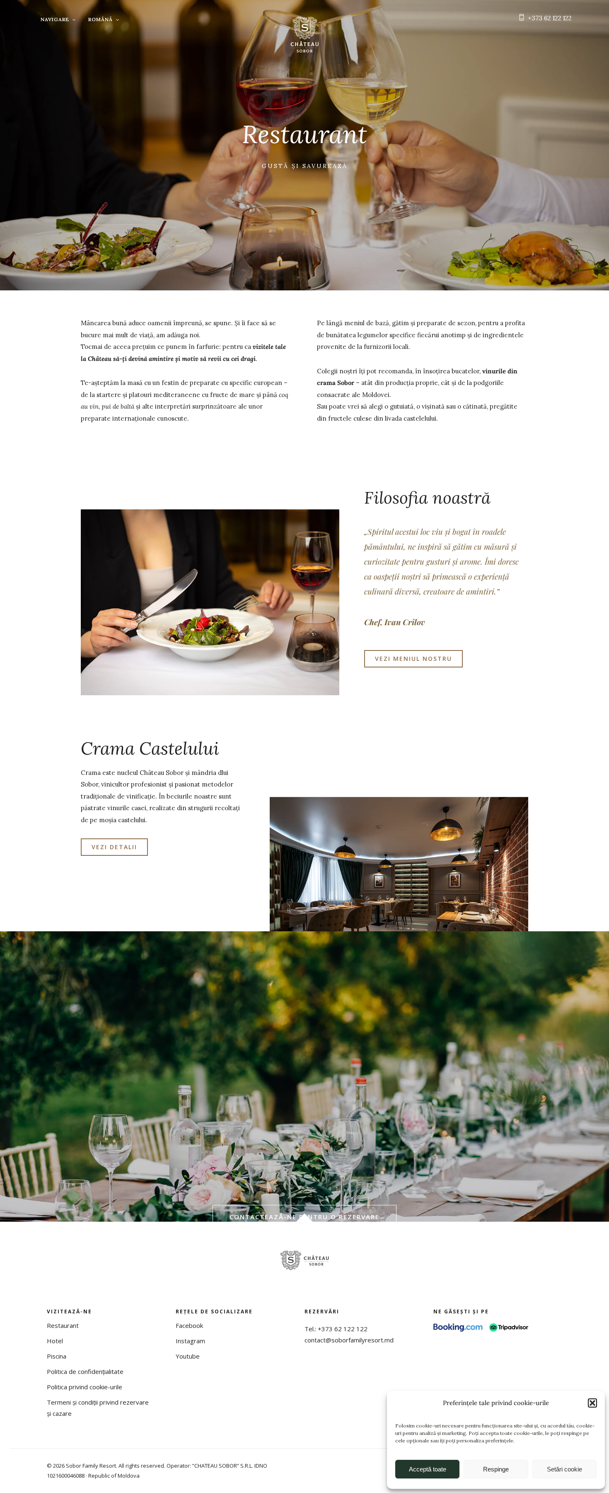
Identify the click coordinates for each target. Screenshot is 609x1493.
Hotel (55, 1341)
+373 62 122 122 (550, 18)
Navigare (55, 19)
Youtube (188, 1356)
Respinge (496, 1469)
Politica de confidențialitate (85, 1371)
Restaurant (63, 1325)
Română (100, 19)
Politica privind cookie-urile (84, 1387)
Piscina (56, 1356)
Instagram (190, 1341)
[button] (592, 1403)
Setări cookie (564, 1469)
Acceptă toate (427, 1469)
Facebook (189, 1325)
